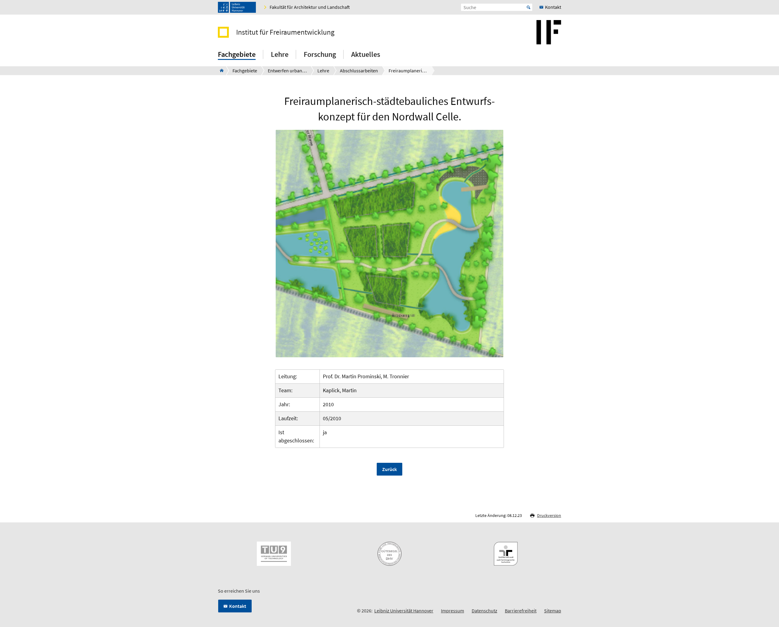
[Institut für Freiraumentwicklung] (219, 70)
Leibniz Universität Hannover (403, 611)
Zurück (389, 469)
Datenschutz (484, 611)
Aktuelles (365, 54)
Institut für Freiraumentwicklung (285, 32)
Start (528, 7)
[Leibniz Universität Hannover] (237, 7)
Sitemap (552, 611)
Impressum (452, 611)
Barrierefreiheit (520, 611)
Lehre (279, 54)
